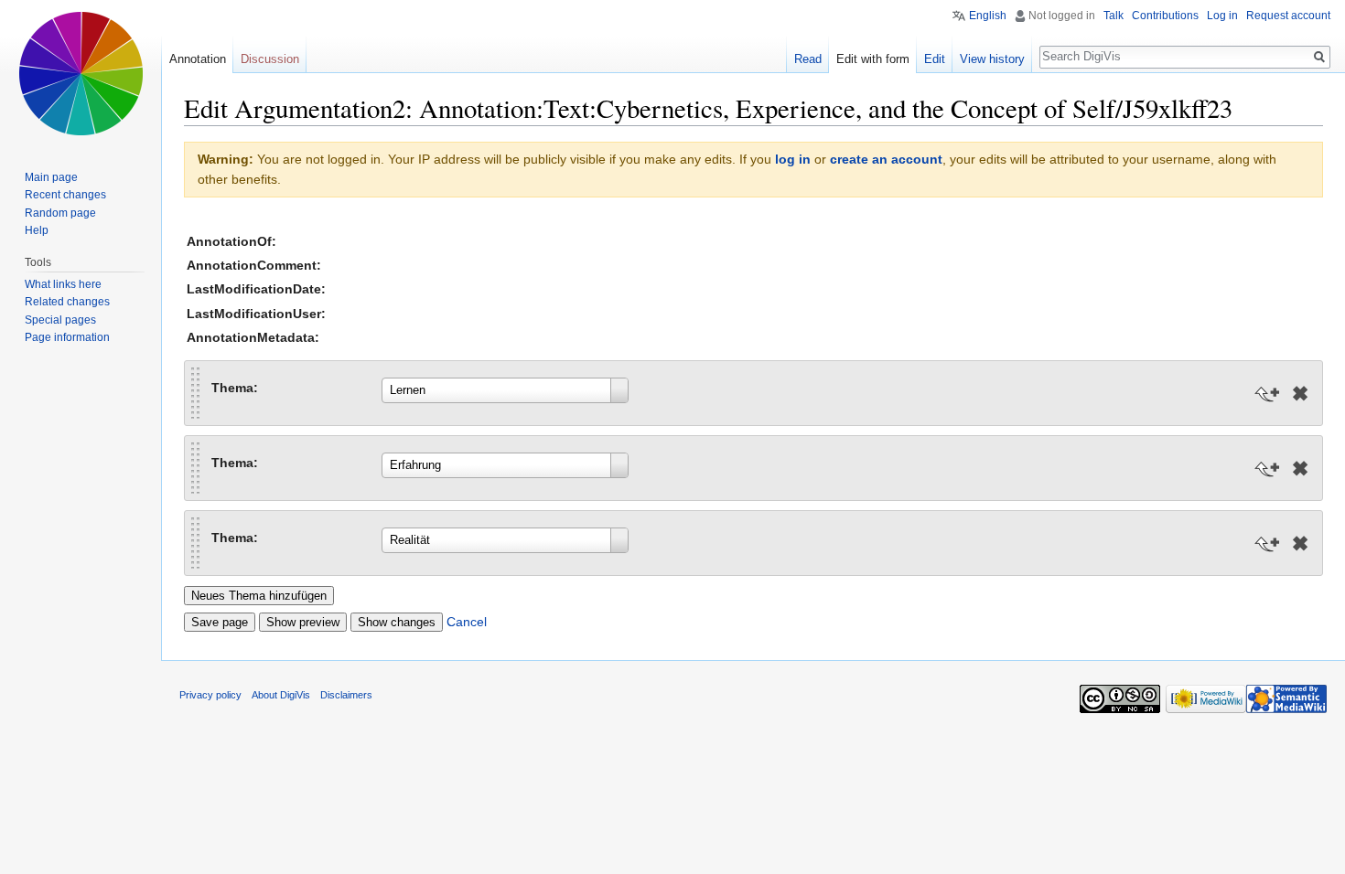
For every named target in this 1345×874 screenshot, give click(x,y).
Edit (934, 59)
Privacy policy (210, 694)
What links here (63, 284)
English (987, 15)
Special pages (60, 320)
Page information (67, 337)
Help (36, 230)
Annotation (197, 59)
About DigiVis (281, 694)
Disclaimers (346, 694)
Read (808, 59)
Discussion (270, 59)
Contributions (1165, 15)
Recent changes (65, 194)
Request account (1288, 15)
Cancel (467, 621)
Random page (60, 213)
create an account (886, 159)
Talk (1113, 15)
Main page (51, 177)
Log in (1222, 15)
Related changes (67, 301)
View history (992, 59)
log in (793, 159)
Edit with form (872, 59)
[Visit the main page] (80, 73)
